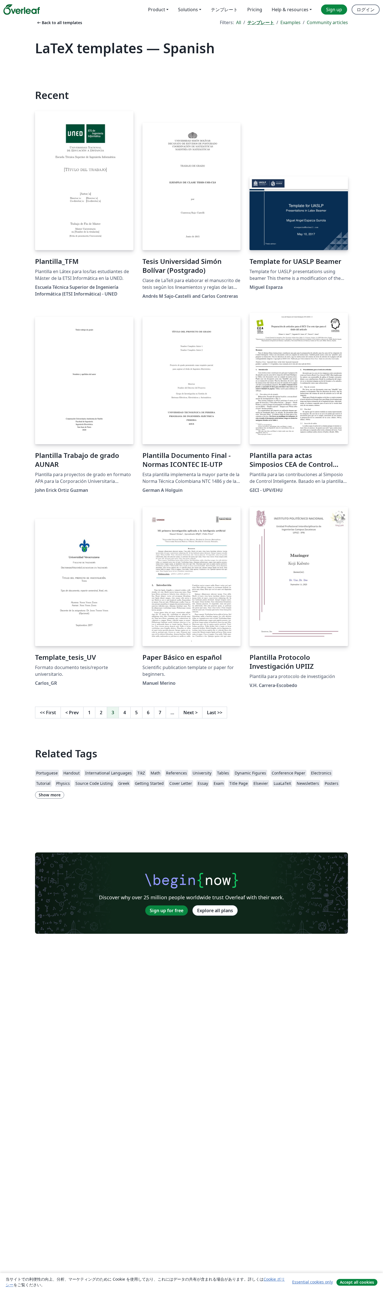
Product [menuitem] (156, 9)
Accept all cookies (357, 1282)
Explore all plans (215, 910)
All (238, 22)
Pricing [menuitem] (254, 9)
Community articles (327, 22)
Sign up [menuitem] (334, 9)
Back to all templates (59, 22)
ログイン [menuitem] (366, 9)
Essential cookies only (312, 1282)
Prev (72, 712)
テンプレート (260, 22)
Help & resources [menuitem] (290, 9)
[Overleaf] (21, 9)
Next (190, 712)
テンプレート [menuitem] (224, 9)
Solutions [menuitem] (188, 9)
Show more (50, 794)
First (48, 712)
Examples (290, 22)
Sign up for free (166, 910)
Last (214, 712)
